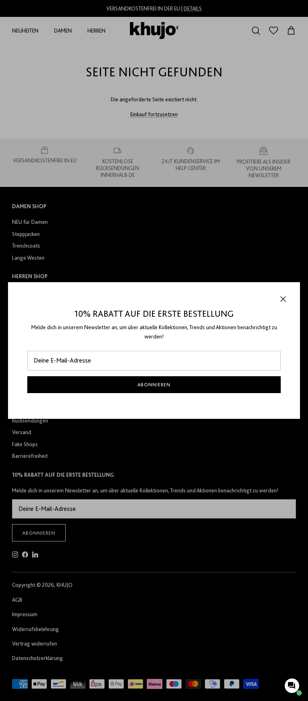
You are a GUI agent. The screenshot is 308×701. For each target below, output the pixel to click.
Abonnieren (154, 384)
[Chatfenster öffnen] (292, 685)
